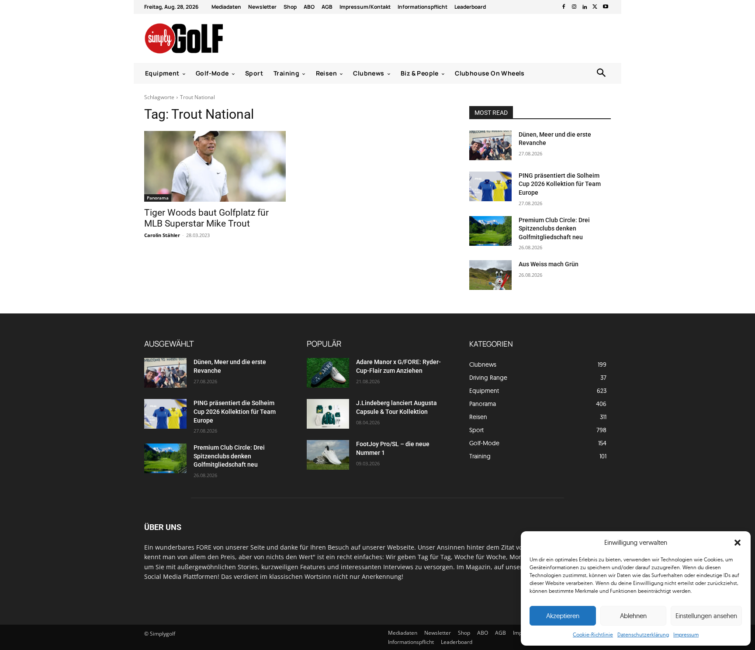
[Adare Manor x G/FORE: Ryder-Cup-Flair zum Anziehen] (328, 373)
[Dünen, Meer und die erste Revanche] (490, 145)
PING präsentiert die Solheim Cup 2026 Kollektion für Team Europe (560, 184)
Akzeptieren (562, 616)
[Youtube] (605, 7)
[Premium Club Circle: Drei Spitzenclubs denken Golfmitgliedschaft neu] (490, 231)
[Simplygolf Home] (207, 38)
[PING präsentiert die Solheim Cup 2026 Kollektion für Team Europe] (490, 186)
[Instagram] (574, 7)
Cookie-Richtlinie (593, 634)
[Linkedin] (584, 7)
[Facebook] (563, 7)
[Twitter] (595, 7)
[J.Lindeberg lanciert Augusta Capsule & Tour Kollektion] (328, 414)
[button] (737, 542)
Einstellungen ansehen (706, 616)
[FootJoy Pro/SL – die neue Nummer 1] (328, 455)
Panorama (158, 198)
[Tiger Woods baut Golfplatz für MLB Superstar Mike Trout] (215, 166)
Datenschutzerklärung (643, 634)
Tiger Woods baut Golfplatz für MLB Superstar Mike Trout (206, 218)
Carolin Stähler (162, 235)
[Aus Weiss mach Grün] (490, 275)
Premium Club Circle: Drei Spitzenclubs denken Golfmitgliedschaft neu (554, 229)
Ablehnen (633, 616)
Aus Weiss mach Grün (548, 264)
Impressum (686, 634)
